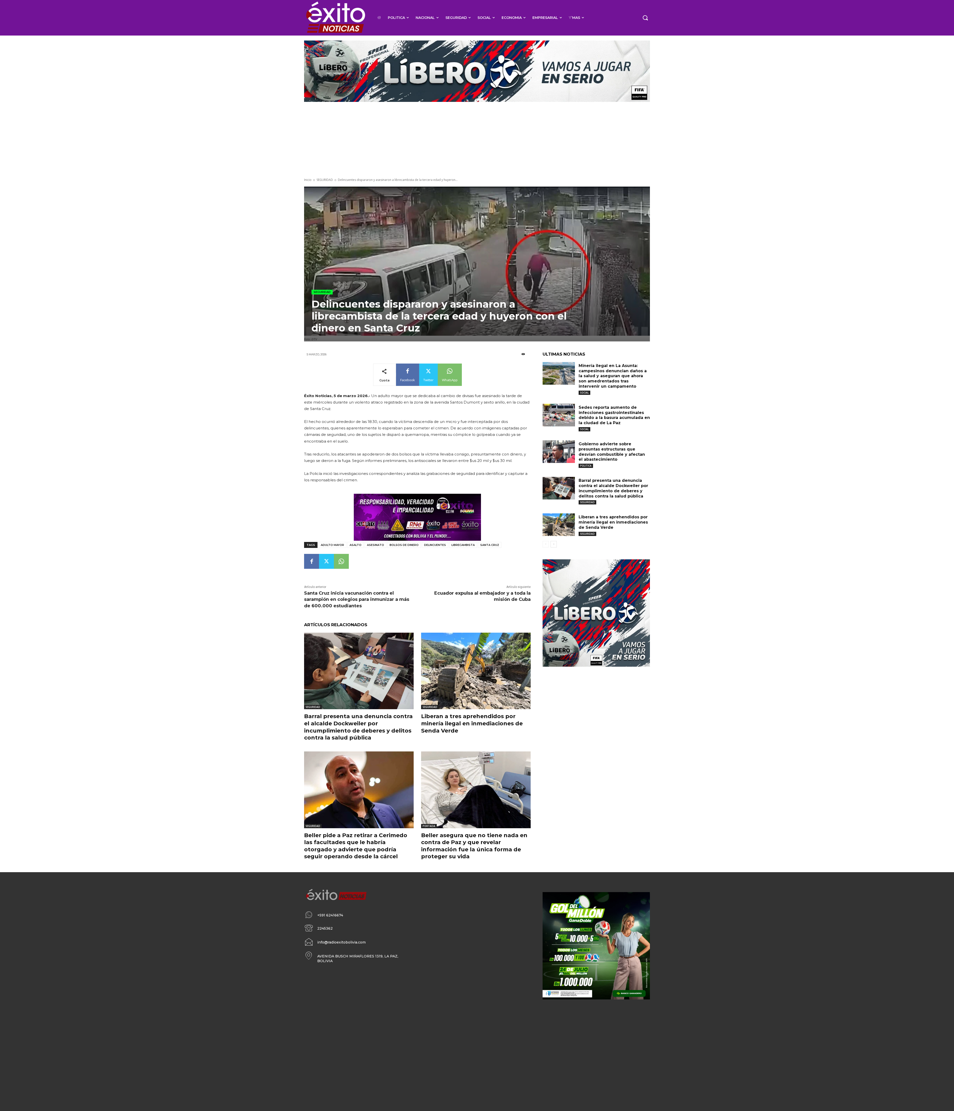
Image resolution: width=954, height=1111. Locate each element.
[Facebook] (311, 561)
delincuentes (435, 545)
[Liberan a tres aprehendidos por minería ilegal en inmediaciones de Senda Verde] (476, 671)
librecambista (463, 545)
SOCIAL (584, 392)
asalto (355, 545)
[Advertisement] (477, 140)
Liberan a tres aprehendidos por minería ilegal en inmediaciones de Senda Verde (472, 723)
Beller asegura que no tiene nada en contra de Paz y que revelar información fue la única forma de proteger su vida (474, 846)
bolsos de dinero (404, 545)
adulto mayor (332, 545)
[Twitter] (326, 561)
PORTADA (429, 826)
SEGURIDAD (325, 180)
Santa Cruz (489, 545)
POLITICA (586, 465)
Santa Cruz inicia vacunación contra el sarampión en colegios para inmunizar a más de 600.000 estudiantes (356, 599)
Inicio (308, 180)
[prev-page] (546, 544)
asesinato (375, 545)
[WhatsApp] (341, 561)
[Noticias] (335, 18)
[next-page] (554, 544)
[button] (645, 17)
